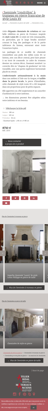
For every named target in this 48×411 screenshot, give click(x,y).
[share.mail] (6, 203)
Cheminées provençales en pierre (16, 356)
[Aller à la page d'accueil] (9, 3)
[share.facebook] (6, 198)
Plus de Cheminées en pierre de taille (25, 360)
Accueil (4, 23)
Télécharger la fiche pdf (16, 108)
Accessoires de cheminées (37, 356)
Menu (40, 3)
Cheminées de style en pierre (19, 343)
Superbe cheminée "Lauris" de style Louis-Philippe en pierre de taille (22, 276)
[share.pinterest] (24, 198)
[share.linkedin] (34, 198)
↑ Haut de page (37, 370)
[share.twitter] (15, 198)
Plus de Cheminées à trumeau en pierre (25, 287)
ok (33, 407)
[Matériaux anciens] (24, 387)
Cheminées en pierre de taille (19, 23)
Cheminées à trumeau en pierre (34, 353)
